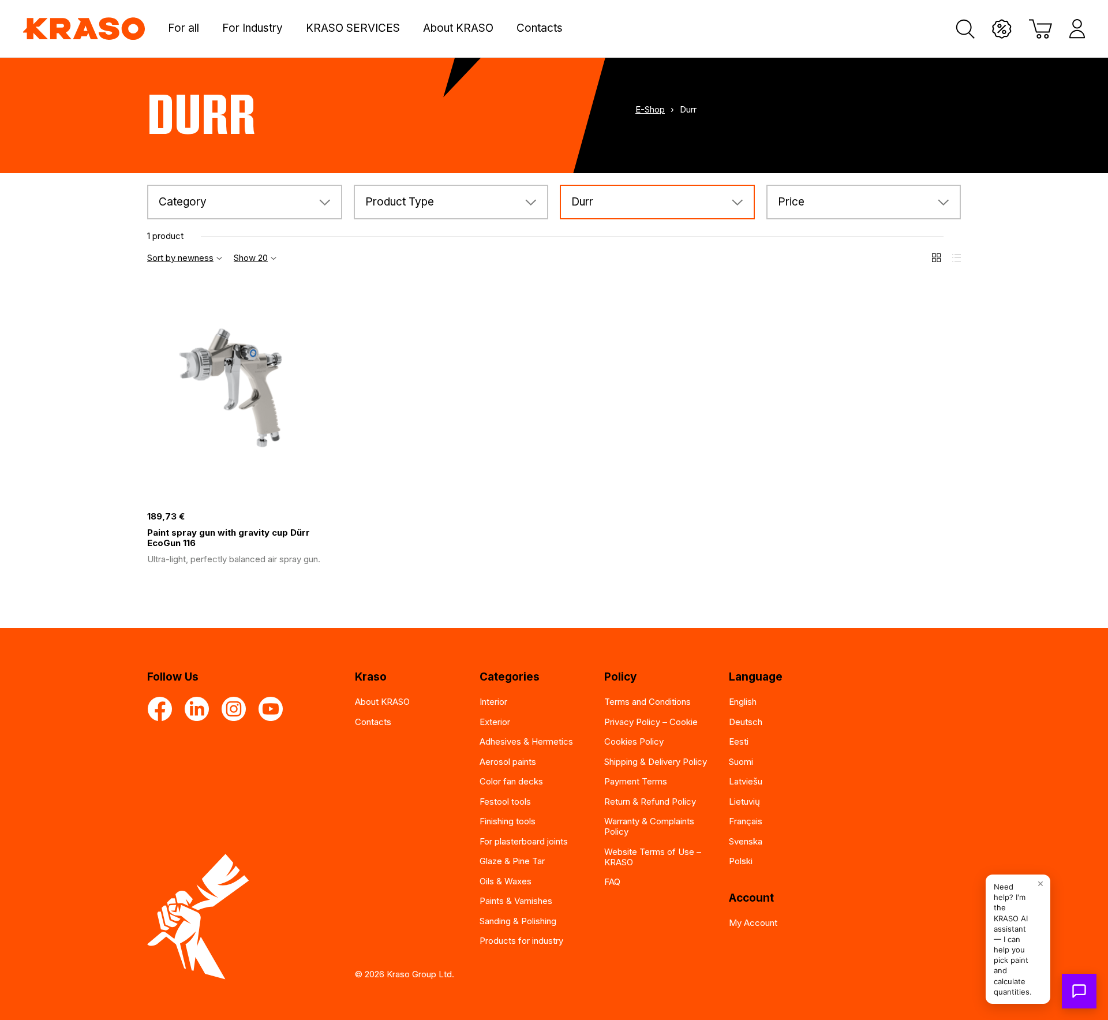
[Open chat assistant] (1079, 991)
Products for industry (521, 940)
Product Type (399, 201)
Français (745, 821)
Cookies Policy (634, 741)
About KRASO (458, 28)
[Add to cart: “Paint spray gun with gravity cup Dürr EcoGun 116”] (329, 492)
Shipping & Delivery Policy (655, 761)
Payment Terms (635, 781)
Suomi (741, 761)
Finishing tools (508, 821)
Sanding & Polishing (518, 921)
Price (791, 201)
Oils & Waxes (505, 881)
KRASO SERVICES (353, 28)
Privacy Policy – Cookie (651, 721)
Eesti (738, 741)
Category (183, 201)
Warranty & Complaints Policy (649, 826)
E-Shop (650, 109)
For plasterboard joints (524, 841)
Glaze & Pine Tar (512, 860)
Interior (493, 701)
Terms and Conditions (647, 701)
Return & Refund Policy (650, 801)
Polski (741, 860)
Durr (582, 201)
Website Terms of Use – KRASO (652, 857)
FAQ (612, 881)
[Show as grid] (936, 257)
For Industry (252, 28)
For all (183, 28)
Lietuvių (744, 801)
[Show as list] (956, 257)
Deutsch (745, 721)
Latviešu (745, 781)
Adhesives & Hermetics (526, 741)
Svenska (745, 841)
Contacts (539, 28)
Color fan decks (511, 781)
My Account (753, 922)
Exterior (495, 721)
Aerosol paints (508, 761)
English (743, 701)
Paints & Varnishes (516, 900)
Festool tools (505, 801)
